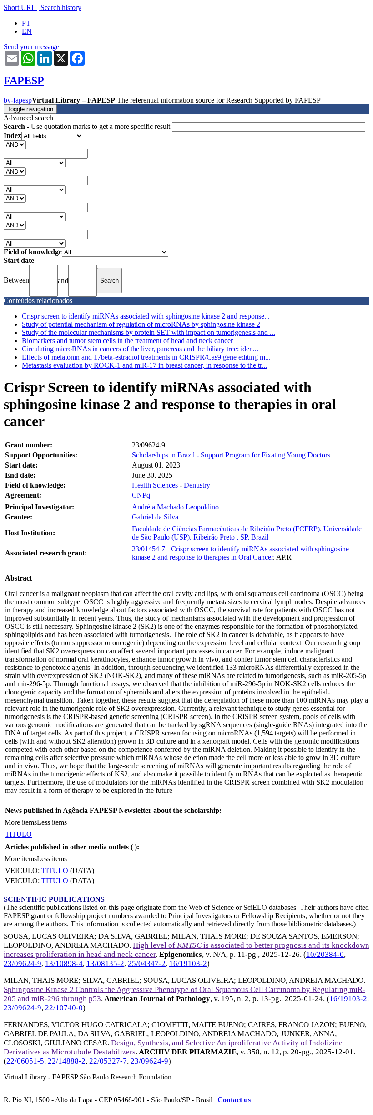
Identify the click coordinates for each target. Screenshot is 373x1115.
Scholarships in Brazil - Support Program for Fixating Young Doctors (231, 455)
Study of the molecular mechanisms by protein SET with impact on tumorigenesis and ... (148, 332)
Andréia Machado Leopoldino (175, 507)
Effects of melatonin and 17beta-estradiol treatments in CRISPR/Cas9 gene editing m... (146, 357)
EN (27, 31)
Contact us (234, 1100)
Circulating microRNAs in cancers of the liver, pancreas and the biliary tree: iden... (140, 349)
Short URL (19, 7)
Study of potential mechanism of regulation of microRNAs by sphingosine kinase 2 (141, 324)
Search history (60, 7)
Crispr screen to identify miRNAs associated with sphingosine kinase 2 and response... (146, 316)
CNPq (141, 495)
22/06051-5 (25, 1061)
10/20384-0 (325, 954)
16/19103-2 (188, 963)
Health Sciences (155, 485)
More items (21, 822)
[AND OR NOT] (15, 144)
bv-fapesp (18, 100)
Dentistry (197, 485)
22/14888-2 (67, 1061)
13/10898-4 (64, 963)
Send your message (31, 47)
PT (26, 23)
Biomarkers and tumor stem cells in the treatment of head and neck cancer (127, 340)
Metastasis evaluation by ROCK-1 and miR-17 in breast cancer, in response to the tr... (144, 365)
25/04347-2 (147, 963)
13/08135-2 (105, 963)
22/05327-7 (108, 1061)
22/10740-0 (64, 1007)
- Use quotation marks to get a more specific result (88, 126)
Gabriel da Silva (155, 517)
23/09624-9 (22, 963)
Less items (52, 822)
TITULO (18, 834)
